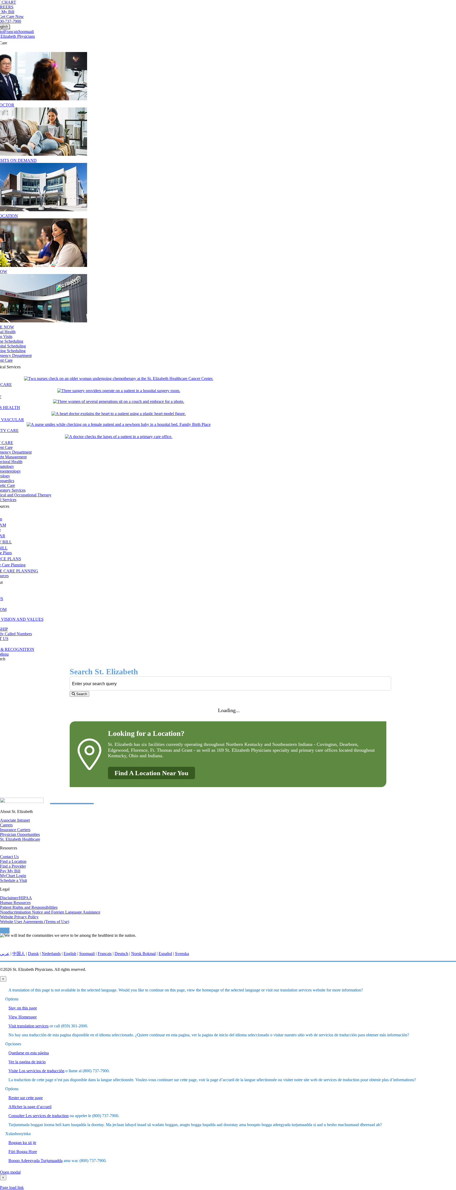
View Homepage (22, 1017)
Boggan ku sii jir (22, 1142)
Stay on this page (22, 1008)
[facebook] (1, 931)
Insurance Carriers (15, 829)
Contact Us (9, 856)
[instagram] (5, 931)
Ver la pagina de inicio (27, 1062)
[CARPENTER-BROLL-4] (118, 401)
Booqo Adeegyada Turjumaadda (35, 1160)
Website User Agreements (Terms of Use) (34, 921)
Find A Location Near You (151, 773)
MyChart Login (13, 875)
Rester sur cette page (25, 1097)
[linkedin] (9, 931)
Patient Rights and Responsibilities (29, 907)
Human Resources (15, 902)
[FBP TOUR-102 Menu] (119, 424)
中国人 (18, 953)
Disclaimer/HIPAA (16, 898)
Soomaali (26, 31)
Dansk (33, 953)
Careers (6, 825)
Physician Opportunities (20, 834)
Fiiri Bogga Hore (22, 1151)
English (70, 953)
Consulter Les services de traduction (38, 1115)
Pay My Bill (10, 871)
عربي (5, 953)
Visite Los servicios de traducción (36, 1071)
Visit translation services (28, 1026)
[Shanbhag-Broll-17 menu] (118, 413)
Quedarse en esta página (28, 1053)
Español (165, 953)
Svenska (182, 953)
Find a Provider (13, 866)
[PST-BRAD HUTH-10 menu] (118, 378)
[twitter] (4, 931)
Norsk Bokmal (143, 953)
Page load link (12, 1187)
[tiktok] (2, 931)
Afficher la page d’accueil (29, 1106)
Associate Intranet (15, 820)
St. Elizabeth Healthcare (20, 839)
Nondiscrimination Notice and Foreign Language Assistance (50, 912)
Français (11, 31)
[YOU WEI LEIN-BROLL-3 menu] (118, 436)
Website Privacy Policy (19, 917)
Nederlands (51, 953)
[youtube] (7, 931)
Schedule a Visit (13, 880)
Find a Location (13, 861)
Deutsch (121, 953)
